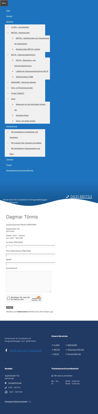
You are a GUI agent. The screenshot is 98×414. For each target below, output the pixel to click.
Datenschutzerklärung (22, 401)
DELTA (56, 354)
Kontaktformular (15, 383)
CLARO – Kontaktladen (20, 27)
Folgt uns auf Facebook (25, 350)
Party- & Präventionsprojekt (22, 88)
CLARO (57, 345)
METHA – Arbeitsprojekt (20, 33)
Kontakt (9, 16)
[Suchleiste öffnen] (1, 178)
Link (51, 312)
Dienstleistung (11, 126)
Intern (29, 401)
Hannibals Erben (22, 115)
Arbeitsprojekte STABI (24, 77)
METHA (57, 349)
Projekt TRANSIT (17, 93)
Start (8, 11)
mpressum (9, 401)
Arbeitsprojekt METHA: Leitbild (28, 49)
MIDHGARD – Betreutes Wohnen (23, 82)
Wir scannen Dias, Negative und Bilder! (26, 143)
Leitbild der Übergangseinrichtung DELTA (32, 71)
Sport (13, 99)
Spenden (9, 159)
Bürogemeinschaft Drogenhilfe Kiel (19, 170)
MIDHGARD (72, 345)
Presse (9, 165)
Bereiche (9, 22)
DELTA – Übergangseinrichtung (23, 55)
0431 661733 (81, 196)
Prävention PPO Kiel (76, 349)
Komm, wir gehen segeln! (25, 121)
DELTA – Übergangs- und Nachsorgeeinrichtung (25, 63)
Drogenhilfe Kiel (74, 354)
